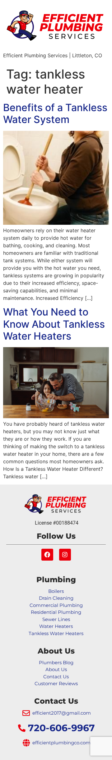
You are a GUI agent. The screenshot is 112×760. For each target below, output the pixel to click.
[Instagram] (65, 555)
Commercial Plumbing (56, 605)
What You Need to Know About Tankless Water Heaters (54, 324)
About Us (56, 669)
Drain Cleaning (56, 598)
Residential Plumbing (56, 612)
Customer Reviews (56, 683)
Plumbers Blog (56, 662)
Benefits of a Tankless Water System (55, 113)
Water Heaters (56, 626)
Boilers (56, 591)
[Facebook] (47, 555)
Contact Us (56, 677)
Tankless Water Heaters (56, 633)
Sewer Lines (56, 619)
